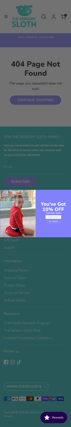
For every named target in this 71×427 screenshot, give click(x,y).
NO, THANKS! (53, 221)
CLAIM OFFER (53, 217)
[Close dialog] (2, 192)
